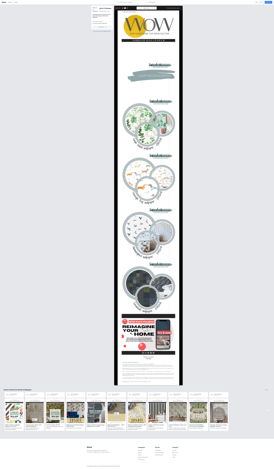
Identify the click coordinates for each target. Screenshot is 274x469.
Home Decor (141, 459)
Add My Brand (159, 455)
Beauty (140, 452)
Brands (10, 2)
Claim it (109, 31)
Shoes (139, 455)
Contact (174, 450)
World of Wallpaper (105, 8)
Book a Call (175, 452)
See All (266, 389)
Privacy (174, 455)
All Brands (158, 450)
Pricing (15, 2)
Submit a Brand (159, 452)
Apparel (140, 450)
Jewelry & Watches (143, 457)
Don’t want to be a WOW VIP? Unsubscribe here (130, 362)
